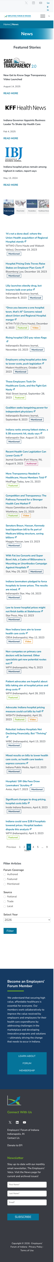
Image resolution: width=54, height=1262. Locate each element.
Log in (48, 6)
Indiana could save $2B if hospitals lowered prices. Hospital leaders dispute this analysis (26, 825)
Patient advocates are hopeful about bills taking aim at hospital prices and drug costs (27, 685)
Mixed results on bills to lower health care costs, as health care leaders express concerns (27, 759)
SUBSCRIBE (23, 1217)
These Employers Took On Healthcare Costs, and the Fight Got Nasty (26, 385)
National (11, 896)
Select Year (10, 914)
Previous (11, 847)
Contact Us (13, 1138)
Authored (12, 874)
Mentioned (12, 884)
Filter (10, 931)
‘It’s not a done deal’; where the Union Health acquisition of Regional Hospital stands (27, 237)
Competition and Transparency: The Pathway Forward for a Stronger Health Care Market (26, 499)
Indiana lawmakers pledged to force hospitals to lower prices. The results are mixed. (27, 585)
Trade (10, 901)
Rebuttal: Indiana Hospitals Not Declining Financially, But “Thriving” (26, 731)
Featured (11, 879)
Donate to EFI (14, 1145)
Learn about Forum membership (27, 1063)
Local (9, 906)
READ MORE (10, 93)
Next (27, 850)
